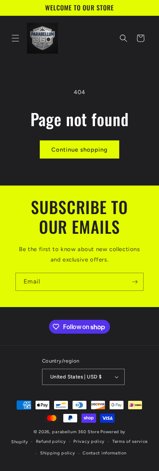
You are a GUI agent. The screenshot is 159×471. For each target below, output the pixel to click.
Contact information (104, 453)
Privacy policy (89, 441)
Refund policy (51, 441)
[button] (15, 38)
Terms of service (130, 441)
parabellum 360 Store (75, 431)
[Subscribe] (134, 282)
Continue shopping (79, 149)
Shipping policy (57, 453)
